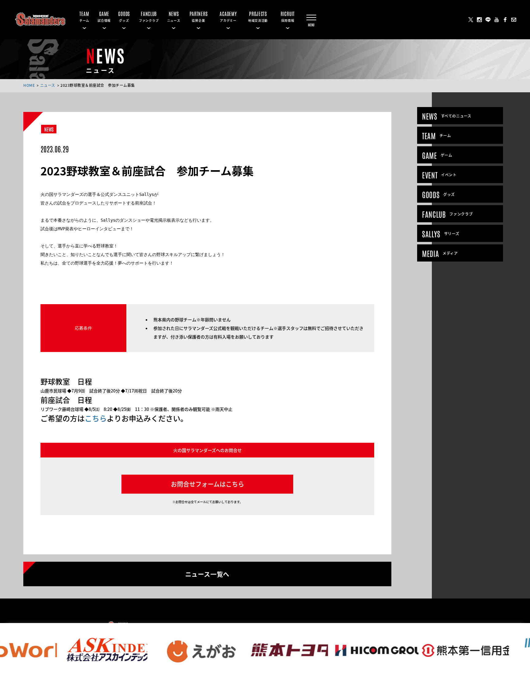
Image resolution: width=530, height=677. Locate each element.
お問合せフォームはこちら (207, 484)
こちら (96, 418)
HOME (29, 85)
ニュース (47, 85)
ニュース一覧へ (207, 574)
